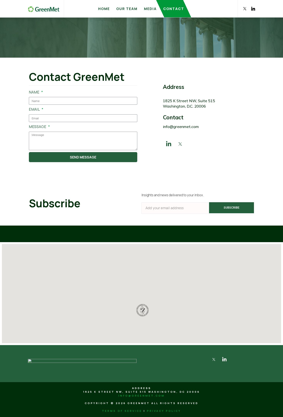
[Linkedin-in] (168, 144)
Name (34, 92)
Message (38, 126)
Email (35, 109)
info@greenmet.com (141, 395)
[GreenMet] (43, 8)
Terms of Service (122, 411)
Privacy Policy (164, 411)
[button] (117, 281)
